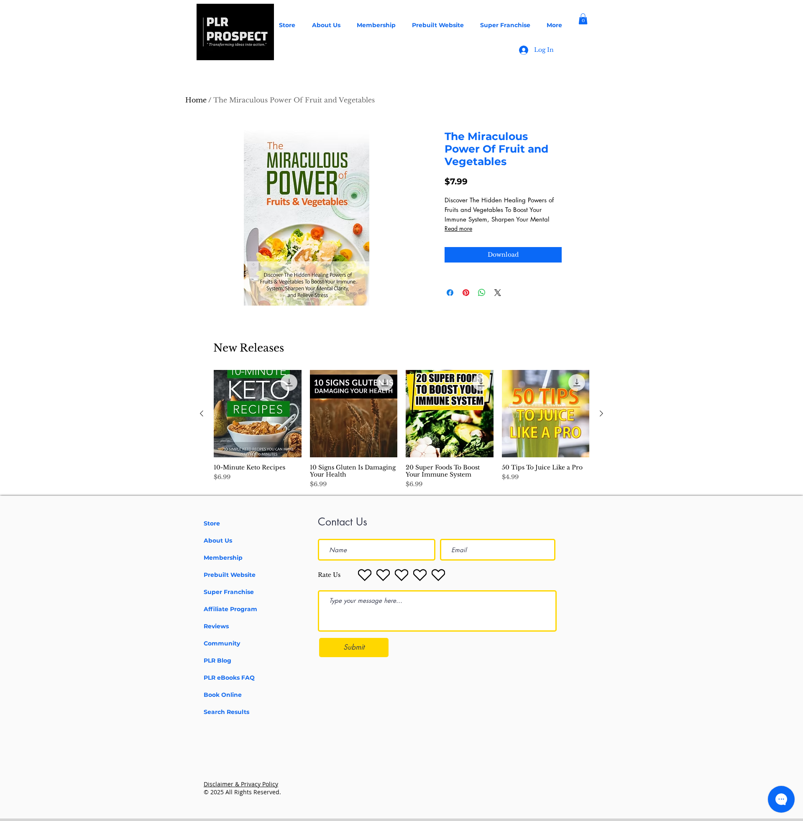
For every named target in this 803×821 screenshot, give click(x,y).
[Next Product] (601, 413)
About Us (218, 540)
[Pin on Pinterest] (466, 293)
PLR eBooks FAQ (229, 677)
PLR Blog (217, 660)
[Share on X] (498, 293)
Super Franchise (229, 592)
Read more (458, 228)
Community (222, 643)
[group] (401, 430)
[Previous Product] (202, 413)
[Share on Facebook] (450, 293)
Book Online (223, 695)
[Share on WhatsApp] (482, 293)
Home (196, 100)
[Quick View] (258, 414)
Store (212, 523)
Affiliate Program (230, 609)
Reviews (216, 626)
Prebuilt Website (230, 575)
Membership (223, 557)
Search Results (226, 712)
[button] (583, 18)
